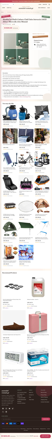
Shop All (9, 7)
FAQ (30, 397)
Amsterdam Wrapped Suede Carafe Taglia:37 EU (11, 334)
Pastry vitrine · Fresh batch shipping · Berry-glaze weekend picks (26, 1)
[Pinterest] (6, 411)
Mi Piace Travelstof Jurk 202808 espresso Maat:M (41, 145)
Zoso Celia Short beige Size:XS (8, 144)
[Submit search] (13, 4)
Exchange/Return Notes (8, 90)
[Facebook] (3, 408)
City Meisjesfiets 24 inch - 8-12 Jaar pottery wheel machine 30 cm (25, 168)
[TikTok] (12, 408)
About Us (31, 392)
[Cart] (49, 4)
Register (45, 4)
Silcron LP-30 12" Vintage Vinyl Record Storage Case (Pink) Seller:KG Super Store (38, 335)
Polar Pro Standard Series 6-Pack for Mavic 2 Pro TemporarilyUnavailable (12, 300)
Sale (48, 7)
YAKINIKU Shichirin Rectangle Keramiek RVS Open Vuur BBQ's (9, 215)
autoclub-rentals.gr (26, 7)
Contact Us (31, 395)
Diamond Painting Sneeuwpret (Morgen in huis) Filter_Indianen (25, 261)
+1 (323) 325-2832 (21, 397)
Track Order (31, 399)
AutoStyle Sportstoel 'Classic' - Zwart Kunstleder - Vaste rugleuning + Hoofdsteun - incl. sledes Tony (9, 192)
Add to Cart (45, 436)
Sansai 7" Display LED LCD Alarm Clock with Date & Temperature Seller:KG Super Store (12, 370)
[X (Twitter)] (3, 411)
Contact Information (45, 402)
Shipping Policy (44, 399)
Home (3, 7)
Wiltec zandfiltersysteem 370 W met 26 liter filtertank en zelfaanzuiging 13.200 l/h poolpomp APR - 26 (10, 122)
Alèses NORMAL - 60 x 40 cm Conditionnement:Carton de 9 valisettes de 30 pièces (38, 370)
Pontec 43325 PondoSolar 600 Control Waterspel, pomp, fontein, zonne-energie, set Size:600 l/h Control (9, 168)
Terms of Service (44, 397)
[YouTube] (9, 408)
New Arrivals (42, 7)
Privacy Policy (44, 395)
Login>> (6, 307)
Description (5, 73)
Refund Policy (44, 392)
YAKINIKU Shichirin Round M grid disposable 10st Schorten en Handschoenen (25, 215)
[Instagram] (6, 408)
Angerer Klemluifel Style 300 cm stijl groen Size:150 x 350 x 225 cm (26, 238)
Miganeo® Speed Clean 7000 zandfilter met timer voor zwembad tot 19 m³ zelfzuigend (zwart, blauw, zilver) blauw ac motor (25, 122)
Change (38, 42)
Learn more (36, 436)
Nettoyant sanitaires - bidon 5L (32, 299)
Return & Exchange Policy (25, 96)
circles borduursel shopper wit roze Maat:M (25, 192)
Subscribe (46, 419)
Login (40, 4)
